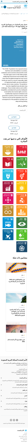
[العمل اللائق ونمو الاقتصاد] (7, 186)
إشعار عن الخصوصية (23, 437)
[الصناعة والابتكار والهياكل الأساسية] (21, 198)
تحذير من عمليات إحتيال (23, 436)
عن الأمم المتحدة (23, 378)
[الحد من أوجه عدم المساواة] (7, 198)
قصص (25, 395)
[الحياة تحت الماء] (7, 222)
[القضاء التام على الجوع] (7, 150)
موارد (26, 401)
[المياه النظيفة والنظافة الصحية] (7, 174)
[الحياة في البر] (21, 234)
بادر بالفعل (24, 390)
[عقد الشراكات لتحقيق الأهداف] (21, 246)
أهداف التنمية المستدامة (21, 384)
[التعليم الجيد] (7, 162)
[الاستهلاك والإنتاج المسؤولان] (7, 210)
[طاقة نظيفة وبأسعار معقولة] (21, 186)
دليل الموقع (25, 439)
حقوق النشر (25, 434)
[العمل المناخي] (21, 222)
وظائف (25, 406)
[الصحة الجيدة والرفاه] (21, 162)
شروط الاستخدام (24, 441)
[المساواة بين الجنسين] (21, 174)
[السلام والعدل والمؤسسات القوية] (7, 234)
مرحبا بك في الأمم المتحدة (19, 2)
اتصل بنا (25, 433)
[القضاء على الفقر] (21, 150)
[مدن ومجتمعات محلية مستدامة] (21, 210)
